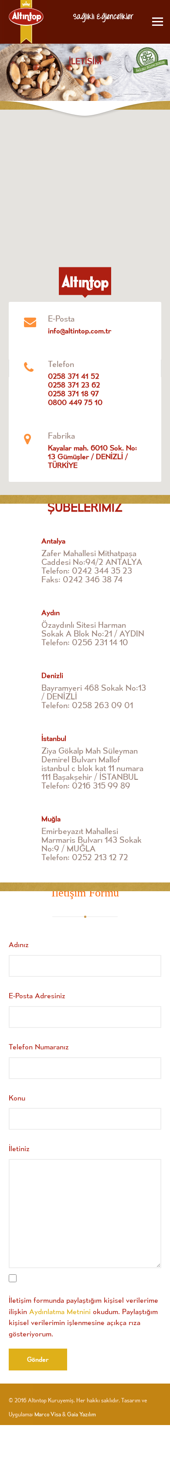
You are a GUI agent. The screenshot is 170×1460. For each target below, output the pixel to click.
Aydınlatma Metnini (60, 1311)
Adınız (19, 944)
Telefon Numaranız (39, 1046)
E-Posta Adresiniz (37, 995)
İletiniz (19, 1148)
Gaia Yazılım (81, 1414)
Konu (17, 1097)
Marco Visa (47, 1414)
